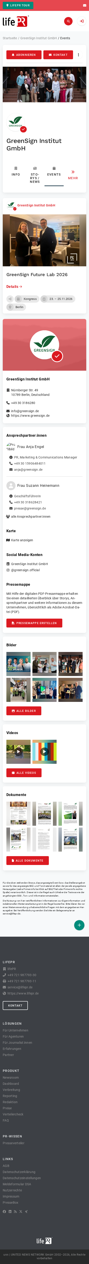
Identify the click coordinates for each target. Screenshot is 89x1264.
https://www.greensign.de (30, 415)
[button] (10, 299)
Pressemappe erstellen (36, 623)
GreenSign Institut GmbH (36, 205)
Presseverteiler (13, 1143)
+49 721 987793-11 (22, 981)
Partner (8, 1055)
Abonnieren (26, 54)
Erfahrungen (12, 1049)
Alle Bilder (26, 711)
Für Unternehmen (15, 1030)
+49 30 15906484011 (30, 463)
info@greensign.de (25, 411)
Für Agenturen (13, 1036)
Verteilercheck (13, 1114)
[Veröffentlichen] (79, 925)
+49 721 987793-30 (22, 975)
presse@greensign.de (30, 508)
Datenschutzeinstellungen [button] (22, 1178)
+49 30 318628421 (28, 502)
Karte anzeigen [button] (22, 540)
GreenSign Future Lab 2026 (37, 274)
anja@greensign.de (28, 469)
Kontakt (60, 54)
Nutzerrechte (12, 1190)
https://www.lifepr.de (23, 993)
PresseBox (10, 1202)
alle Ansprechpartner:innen (31, 516)
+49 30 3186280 (23, 403)
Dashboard (11, 1083)
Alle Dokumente (29, 860)
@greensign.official (25, 570)
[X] (20, 1211)
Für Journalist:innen (17, 1042)
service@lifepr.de (12, 913)
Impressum (11, 1196)
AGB (6, 1166)
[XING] (26, 1211)
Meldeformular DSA (17, 1184)
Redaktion (10, 1102)
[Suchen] (68, 21)
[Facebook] (4, 1211)
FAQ (6, 1120)
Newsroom (11, 1077)
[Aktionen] (78, 55)
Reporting (10, 1096)
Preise (7, 1108)
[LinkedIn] (10, 1211)
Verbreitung (11, 1090)
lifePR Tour (20, 5)
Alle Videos (26, 772)
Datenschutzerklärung (19, 1172)
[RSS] (15, 1211)
